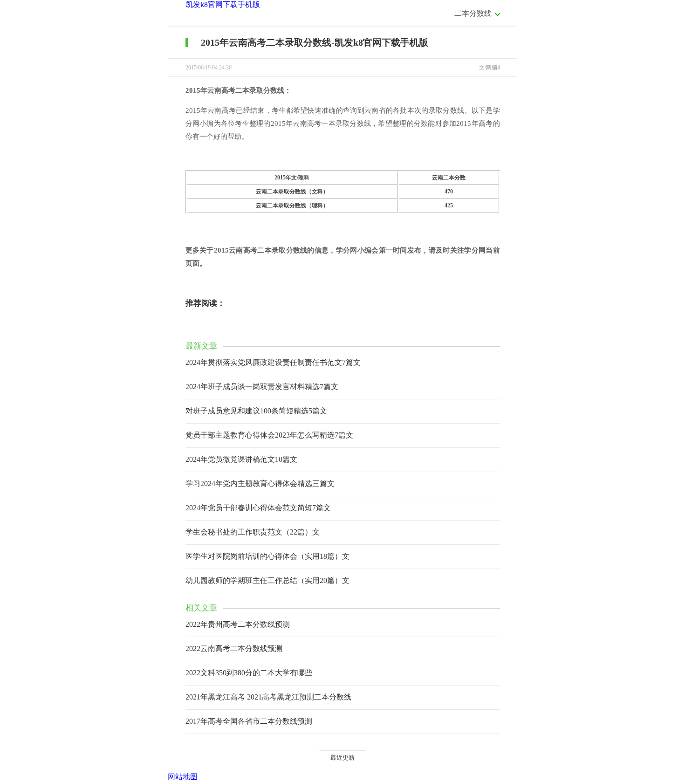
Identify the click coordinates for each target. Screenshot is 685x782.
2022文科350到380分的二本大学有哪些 (248, 673)
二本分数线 (473, 13)
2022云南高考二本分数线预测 (233, 648)
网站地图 (183, 777)
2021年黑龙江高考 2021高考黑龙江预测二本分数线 (268, 697)
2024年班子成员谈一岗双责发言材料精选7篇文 (261, 387)
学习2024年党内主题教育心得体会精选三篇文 (260, 483)
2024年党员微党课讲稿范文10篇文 (241, 459)
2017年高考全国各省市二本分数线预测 (248, 721)
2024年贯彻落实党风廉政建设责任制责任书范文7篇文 (273, 362)
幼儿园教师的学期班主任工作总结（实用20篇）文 (267, 580)
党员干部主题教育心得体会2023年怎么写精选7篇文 (269, 435)
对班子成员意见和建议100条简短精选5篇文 (256, 411)
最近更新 (342, 757)
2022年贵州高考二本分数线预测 (237, 624)
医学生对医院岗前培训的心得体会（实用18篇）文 (267, 556)
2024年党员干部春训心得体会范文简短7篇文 (258, 508)
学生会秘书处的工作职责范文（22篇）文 (252, 532)
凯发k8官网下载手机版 (222, 4)
